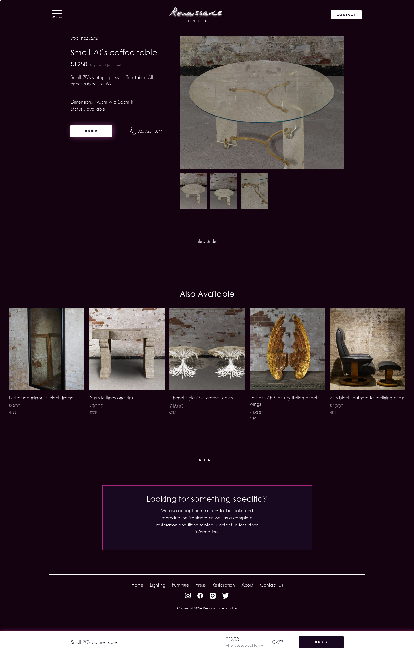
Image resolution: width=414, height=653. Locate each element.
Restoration (223, 585)
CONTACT (346, 15)
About (247, 585)
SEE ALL (207, 460)
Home (137, 585)
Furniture (180, 585)
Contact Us (271, 585)
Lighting (157, 585)
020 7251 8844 (150, 131)
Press (201, 585)
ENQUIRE (91, 131)
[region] (207, 372)
